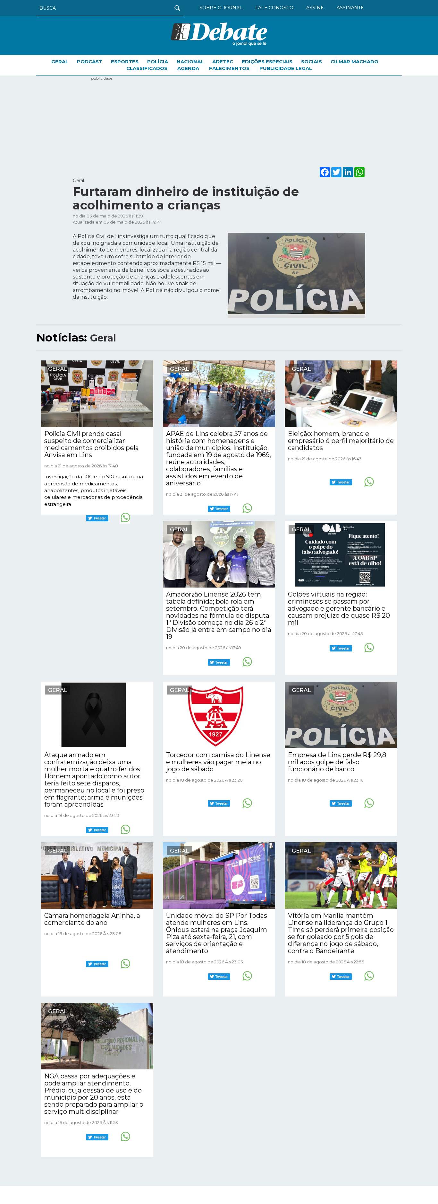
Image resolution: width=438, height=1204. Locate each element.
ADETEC (222, 61)
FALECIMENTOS (229, 68)
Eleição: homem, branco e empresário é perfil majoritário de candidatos (341, 441)
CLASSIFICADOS (146, 68)
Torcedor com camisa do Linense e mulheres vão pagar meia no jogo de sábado (218, 762)
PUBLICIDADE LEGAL (285, 68)
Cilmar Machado (354, 61)
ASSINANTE (350, 8)
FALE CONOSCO (274, 8)
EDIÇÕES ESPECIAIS (267, 61)
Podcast (89, 61)
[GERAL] (97, 393)
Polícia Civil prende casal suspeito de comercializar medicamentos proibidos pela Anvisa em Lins (91, 444)
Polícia (157, 61)
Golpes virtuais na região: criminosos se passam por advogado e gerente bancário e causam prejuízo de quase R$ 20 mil (339, 608)
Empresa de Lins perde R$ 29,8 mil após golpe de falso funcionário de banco (337, 762)
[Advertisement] (219, 120)
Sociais (311, 61)
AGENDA (188, 68)
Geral (59, 61)
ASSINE (315, 8)
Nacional (190, 61)
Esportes (125, 61)
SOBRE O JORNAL (220, 8)
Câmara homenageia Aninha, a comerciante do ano (92, 919)
